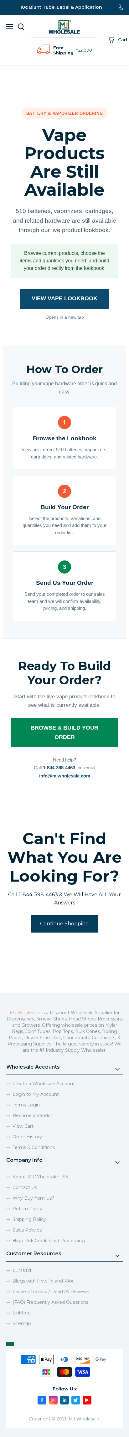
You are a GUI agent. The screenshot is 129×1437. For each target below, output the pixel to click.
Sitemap (22, 1323)
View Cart (23, 1126)
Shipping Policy (29, 1219)
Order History (27, 1137)
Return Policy (27, 1209)
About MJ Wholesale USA (41, 1177)
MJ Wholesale (25, 1012)
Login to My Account (36, 1094)
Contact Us (25, 1187)
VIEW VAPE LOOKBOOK (64, 298)
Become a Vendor (32, 1115)
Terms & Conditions (34, 1147)
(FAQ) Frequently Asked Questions (50, 1302)
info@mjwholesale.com (64, 775)
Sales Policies (27, 1230)
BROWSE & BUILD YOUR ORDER (64, 732)
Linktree (22, 1313)
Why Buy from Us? (33, 1198)
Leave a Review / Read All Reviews (51, 1291)
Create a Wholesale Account (44, 1083)
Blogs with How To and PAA (43, 1281)
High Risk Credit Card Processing (49, 1240)
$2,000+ (86, 50)
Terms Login (26, 1105)
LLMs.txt (22, 1270)
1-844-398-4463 (59, 767)
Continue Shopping (64, 924)
